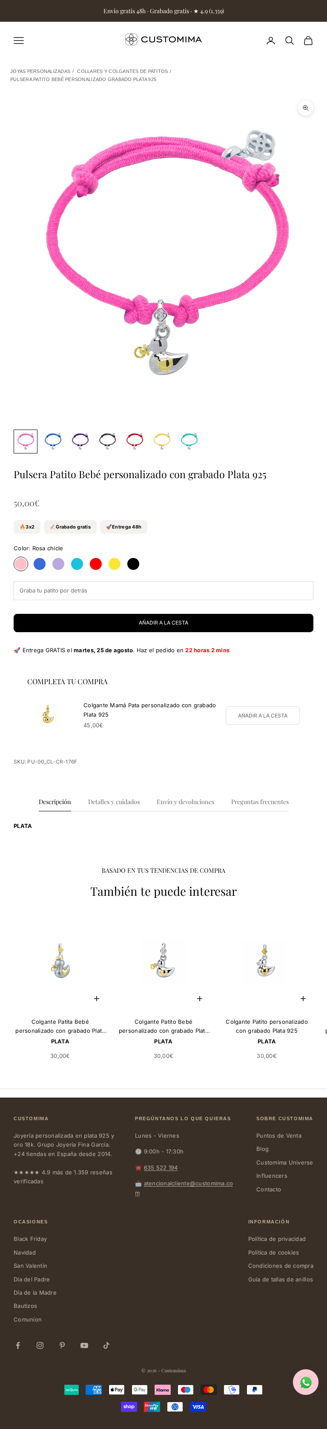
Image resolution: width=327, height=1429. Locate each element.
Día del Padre (32, 1279)
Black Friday (30, 1238)
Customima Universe (284, 1162)
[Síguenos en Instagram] (40, 1345)
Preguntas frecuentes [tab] (260, 801)
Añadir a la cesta (163, 622)
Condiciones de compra (280, 1265)
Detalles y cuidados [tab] (114, 801)
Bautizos (25, 1305)
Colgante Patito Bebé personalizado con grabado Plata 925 (163, 1027)
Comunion (28, 1319)
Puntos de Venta (278, 1135)
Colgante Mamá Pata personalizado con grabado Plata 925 (149, 709)
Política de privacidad (277, 1238)
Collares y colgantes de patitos (122, 71)
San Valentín (30, 1265)
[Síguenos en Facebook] (18, 1345)
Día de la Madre (35, 1292)
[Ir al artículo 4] (107, 441)
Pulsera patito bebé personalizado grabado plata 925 (83, 79)
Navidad (25, 1252)
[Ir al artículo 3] (80, 441)
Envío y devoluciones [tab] (185, 801)
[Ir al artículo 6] (162, 441)
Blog (262, 1148)
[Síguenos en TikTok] (106, 1345)
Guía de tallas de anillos (280, 1279)
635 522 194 (161, 1167)
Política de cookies (273, 1252)
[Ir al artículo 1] (25, 441)
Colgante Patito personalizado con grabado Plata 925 (267, 1026)
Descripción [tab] (55, 801)
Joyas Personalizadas (40, 71)
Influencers (271, 1175)
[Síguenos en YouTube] (84, 1345)
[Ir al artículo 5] (134, 441)
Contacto (268, 1189)
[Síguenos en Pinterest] (62, 1345)
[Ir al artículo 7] (189, 441)
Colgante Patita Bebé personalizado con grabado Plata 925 (60, 1027)
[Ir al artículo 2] (53, 441)
